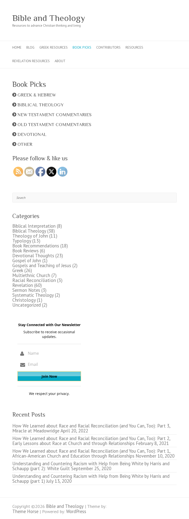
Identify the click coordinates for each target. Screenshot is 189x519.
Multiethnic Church (31, 275)
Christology (24, 300)
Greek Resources (53, 47)
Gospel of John (26, 260)
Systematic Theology (33, 295)
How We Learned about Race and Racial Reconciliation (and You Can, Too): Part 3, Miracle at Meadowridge (91, 428)
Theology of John (30, 236)
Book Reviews (25, 251)
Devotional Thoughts (33, 256)
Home (16, 47)
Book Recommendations (35, 246)
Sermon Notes (26, 290)
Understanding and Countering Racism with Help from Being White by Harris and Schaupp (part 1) (91, 478)
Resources (134, 47)
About (60, 61)
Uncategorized (26, 305)
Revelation (22, 285)
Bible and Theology (48, 18)
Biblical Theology (29, 231)
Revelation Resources (31, 61)
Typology (21, 241)
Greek (17, 270)
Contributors (108, 47)
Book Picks (82, 47)
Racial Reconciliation (34, 280)
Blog (30, 47)
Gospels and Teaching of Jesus (41, 265)
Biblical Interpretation (34, 226)
